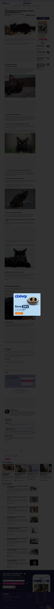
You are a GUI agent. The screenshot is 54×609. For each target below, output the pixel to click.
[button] (39, 294)
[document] (27, 304)
